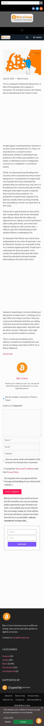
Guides (5, 660)
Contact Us (20, 700)
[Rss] (41, 8)
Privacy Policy (12, 472)
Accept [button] (23, 722)
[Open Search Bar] (27, 37)
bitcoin (8, 397)
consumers (24, 397)
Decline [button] (8, 722)
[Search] (41, 3)
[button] (22, 30)
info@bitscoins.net (21, 637)
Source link (8, 354)
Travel (7, 400)
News (4, 663)
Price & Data (7, 667)
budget (15, 397)
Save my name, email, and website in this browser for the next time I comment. (23, 461)
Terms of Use (20, 696)
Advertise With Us (34, 700)
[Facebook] (33, 8)
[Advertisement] (22, 120)
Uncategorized (8, 671)
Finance (33, 397)
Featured (6, 656)
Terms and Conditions (25, 468)
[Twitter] (37, 8)
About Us (8, 696)
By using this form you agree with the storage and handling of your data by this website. (22, 481)
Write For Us (8, 700)
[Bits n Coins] (5, 37)
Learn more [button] (8, 718)
